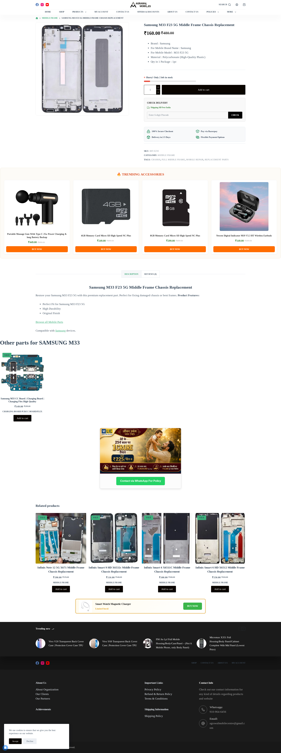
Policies (211, 12)
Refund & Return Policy (158, 694)
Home (48, 12)
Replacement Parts (217, 159)
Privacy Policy (153, 689)
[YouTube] (47, 4)
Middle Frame (166, 155)
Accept (15, 741)
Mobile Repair (194, 159)
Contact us (192, 12)
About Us (172, 12)
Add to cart (203, 89)
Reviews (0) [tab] (150, 274)
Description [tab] (131, 274)
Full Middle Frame (173, 159)
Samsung (60, 330)
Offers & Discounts (148, 12)
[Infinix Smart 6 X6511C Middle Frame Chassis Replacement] (167, 538)
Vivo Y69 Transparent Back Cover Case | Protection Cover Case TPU (119, 643)
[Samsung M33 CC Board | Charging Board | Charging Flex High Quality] (22, 372)
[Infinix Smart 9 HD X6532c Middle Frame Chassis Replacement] (114, 538)
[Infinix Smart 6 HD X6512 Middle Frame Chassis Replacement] (220, 538)
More (230, 12)
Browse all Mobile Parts (49, 322)
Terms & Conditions (156, 698)
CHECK (235, 115)
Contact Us (122, 12)
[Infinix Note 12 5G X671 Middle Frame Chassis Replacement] (61, 538)
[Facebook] (37, 4)
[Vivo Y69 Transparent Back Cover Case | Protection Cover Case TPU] (94, 643)
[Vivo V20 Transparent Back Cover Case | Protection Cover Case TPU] (40, 643)
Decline (30, 741)
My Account (101, 12)
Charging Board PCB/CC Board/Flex (22, 411)
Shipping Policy (154, 716)
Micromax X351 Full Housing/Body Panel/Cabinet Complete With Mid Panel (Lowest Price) (227, 643)
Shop (61, 12)
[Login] (237, 4)
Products (77, 12)
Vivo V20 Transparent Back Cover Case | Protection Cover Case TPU (66, 643)
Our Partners (43, 698)
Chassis (156, 159)
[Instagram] (42, 4)
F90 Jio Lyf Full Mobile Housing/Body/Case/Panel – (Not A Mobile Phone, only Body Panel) (174, 643)
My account (238, 663)
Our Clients (42, 694)
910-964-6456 (218, 711)
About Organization (47, 689)
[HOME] (37, 18)
